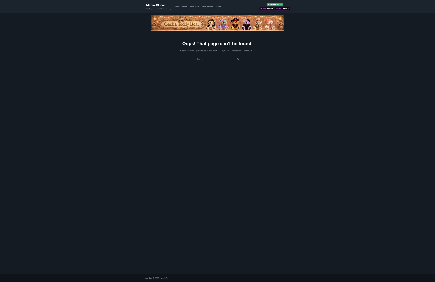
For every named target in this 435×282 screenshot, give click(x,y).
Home (177, 6)
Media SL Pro (194, 6)
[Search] (226, 6)
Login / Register (275, 4)
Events (184, 6)
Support (219, 6)
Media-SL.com (156, 5)
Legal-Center (207, 6)
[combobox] (215, 59)
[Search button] (238, 59)
